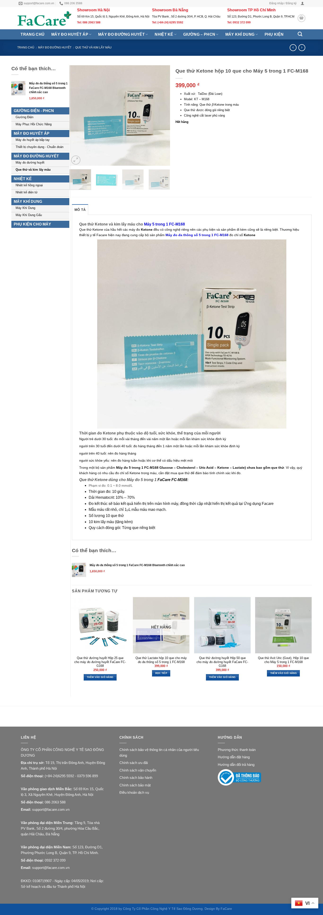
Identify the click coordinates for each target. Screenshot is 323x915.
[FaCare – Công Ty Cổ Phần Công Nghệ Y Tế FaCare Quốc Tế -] (44, 18)
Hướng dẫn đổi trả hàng (236, 765)
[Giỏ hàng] (301, 18)
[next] (162, 115)
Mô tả (80, 210)
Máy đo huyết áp (69, 34)
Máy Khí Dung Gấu (29, 215)
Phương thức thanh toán (237, 750)
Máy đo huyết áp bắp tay (33, 140)
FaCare (226, 909)
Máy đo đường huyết (121, 34)
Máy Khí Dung (25, 208)
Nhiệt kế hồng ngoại (29, 185)
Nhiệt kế (164, 34)
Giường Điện (24, 117)
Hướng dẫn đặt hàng (234, 757)
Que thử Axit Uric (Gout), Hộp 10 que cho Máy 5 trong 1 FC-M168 (283, 660)
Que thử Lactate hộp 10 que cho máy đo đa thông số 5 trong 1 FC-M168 (161, 660)
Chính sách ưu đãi (133, 763)
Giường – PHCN (199, 34)
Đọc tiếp (161, 673)
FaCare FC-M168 (172, 480)
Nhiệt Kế (23, 179)
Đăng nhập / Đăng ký (283, 3)
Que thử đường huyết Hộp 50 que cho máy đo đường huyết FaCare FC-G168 (222, 662)
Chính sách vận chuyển (137, 770)
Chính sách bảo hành (135, 778)
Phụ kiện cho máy (32, 224)
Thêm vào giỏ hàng (100, 677)
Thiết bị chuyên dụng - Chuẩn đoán (39, 147)
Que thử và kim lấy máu (93, 47)
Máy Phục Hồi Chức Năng (34, 124)
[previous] (77, 115)
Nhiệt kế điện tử (27, 192)
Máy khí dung (240, 34)
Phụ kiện (274, 34)
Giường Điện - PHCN (34, 111)
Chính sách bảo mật (135, 785)
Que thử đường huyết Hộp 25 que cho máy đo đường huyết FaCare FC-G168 (100, 662)
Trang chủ (32, 34)
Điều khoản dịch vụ (134, 792)
